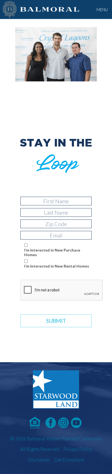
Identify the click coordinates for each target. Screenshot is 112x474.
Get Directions (69, 460)
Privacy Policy (77, 449)
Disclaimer (39, 460)
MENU (102, 9)
